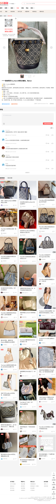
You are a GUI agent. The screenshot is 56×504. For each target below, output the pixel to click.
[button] (12, 3)
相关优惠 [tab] (10, 178)
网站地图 (12, 490)
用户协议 (12, 488)
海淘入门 (46, 484)
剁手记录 (20, 11)
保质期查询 (33, 484)
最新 (6, 11)
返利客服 (23, 488)
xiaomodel (7, 130)
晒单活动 (42, 11)
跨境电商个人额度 (34, 486)
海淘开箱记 (15, 103)
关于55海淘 (13, 484)
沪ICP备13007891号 (23, 498)
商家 (12, 8)
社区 (1, 11)
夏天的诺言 (7, 155)
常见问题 (23, 484)
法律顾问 (23, 490)
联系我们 (23, 486)
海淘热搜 (46, 486)
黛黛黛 (6, 163)
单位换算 (32, 488)
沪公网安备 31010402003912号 (43, 500)
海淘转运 (34, 11)
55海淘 (4, 3)
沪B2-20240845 (42, 498)
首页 (1, 15)
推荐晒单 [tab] (2, 178)
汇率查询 (32, 490)
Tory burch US (6, 103)
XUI (6, 138)
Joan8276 (7, 146)
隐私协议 (12, 486)
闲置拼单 (27, 11)
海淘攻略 (12, 11)
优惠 (6, 8)
